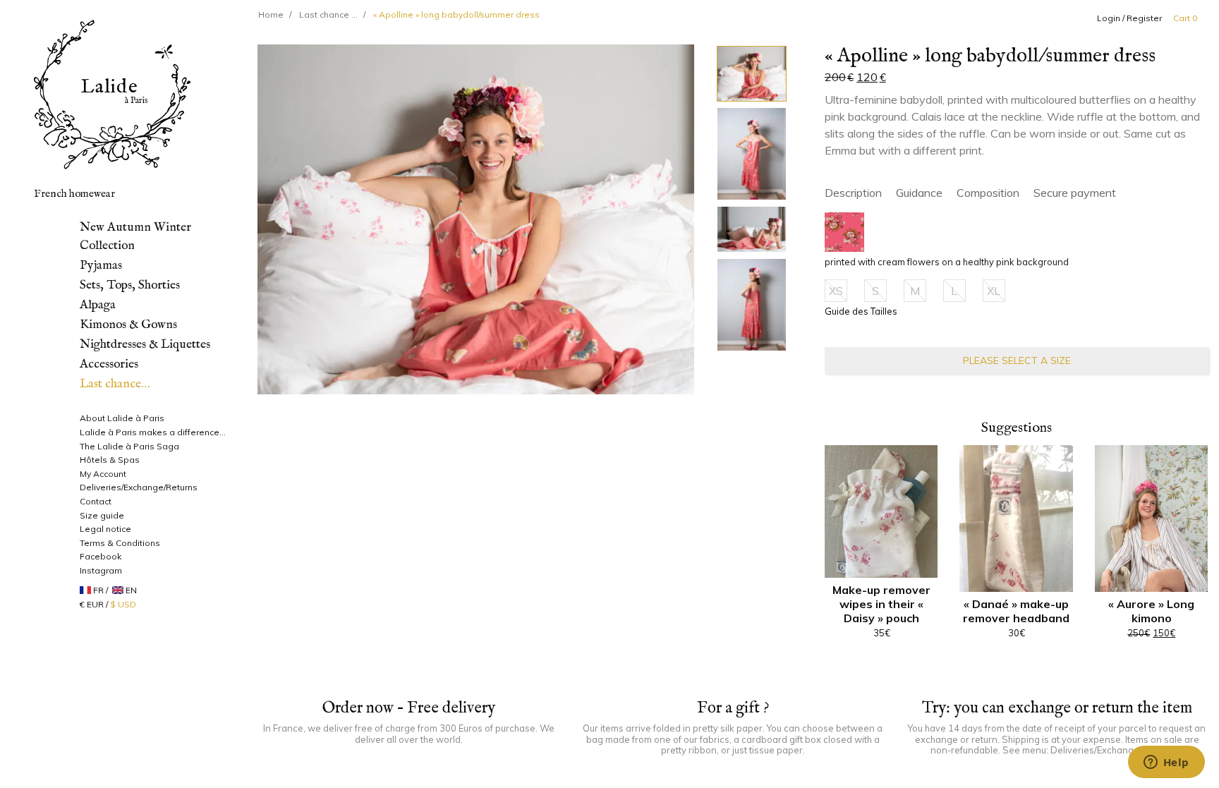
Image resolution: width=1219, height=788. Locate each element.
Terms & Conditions (120, 543)
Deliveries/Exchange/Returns (139, 487)
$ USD (123, 604)
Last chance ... (328, 14)
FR (98, 590)
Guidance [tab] (919, 193)
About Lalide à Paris (122, 418)
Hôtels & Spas (110, 459)
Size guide (102, 515)
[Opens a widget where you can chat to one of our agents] (1166, 763)
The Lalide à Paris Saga (129, 446)
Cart (1185, 18)
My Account (103, 473)
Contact (95, 501)
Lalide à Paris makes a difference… (153, 432)
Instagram (101, 570)
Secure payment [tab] (1074, 193)
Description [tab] (853, 193)
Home (271, 14)
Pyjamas (101, 265)
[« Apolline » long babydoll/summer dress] (476, 219)
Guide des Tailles (861, 311)
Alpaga (98, 305)
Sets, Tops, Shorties (130, 285)
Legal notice (105, 528)
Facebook (100, 556)
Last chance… (115, 384)
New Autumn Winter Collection (135, 236)
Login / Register (1129, 18)
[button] (844, 232)
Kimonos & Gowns (128, 324)
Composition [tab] (988, 193)
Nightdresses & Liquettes (145, 344)
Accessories (109, 364)
